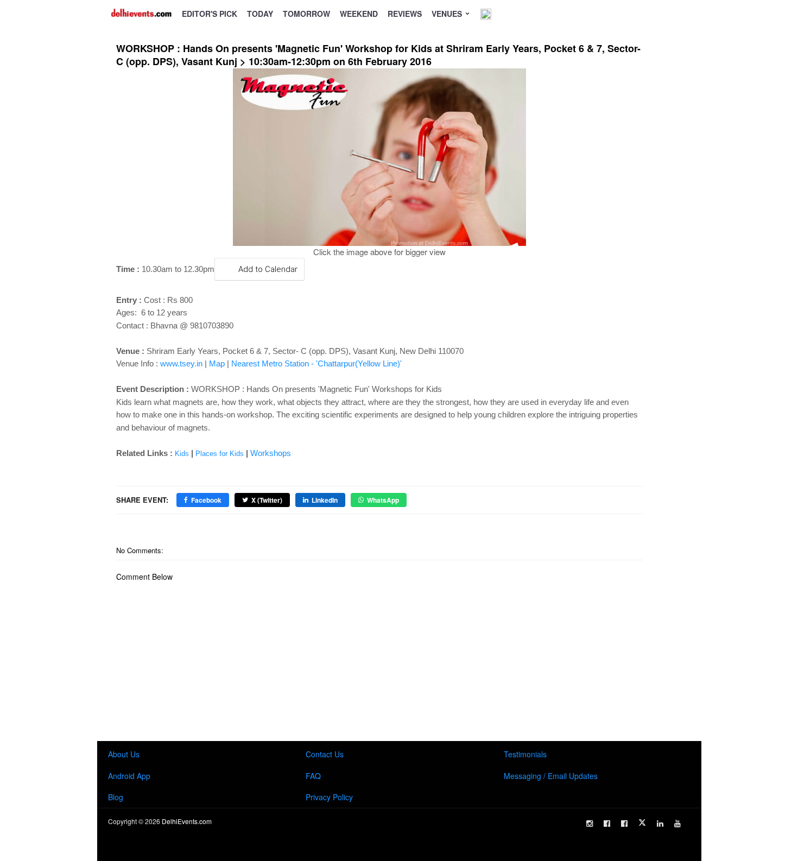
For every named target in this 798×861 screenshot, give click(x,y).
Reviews (405, 13)
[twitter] (642, 822)
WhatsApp (383, 500)
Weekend (359, 13)
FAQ (313, 775)
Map (217, 363)
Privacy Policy (329, 797)
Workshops (270, 453)
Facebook (206, 500)
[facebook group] (624, 823)
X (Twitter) (266, 500)
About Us (124, 754)
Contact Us (325, 754)
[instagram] (589, 823)
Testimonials (525, 754)
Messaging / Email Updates (551, 775)
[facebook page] (607, 823)
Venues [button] (448, 13)
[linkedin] (660, 823)
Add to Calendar (267, 269)
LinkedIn (325, 500)
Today (260, 13)
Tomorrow (306, 13)
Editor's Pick (209, 13)
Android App (129, 775)
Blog (115, 797)
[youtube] (677, 823)
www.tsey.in (181, 363)
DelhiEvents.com (187, 821)
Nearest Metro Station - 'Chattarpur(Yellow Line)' (316, 363)
